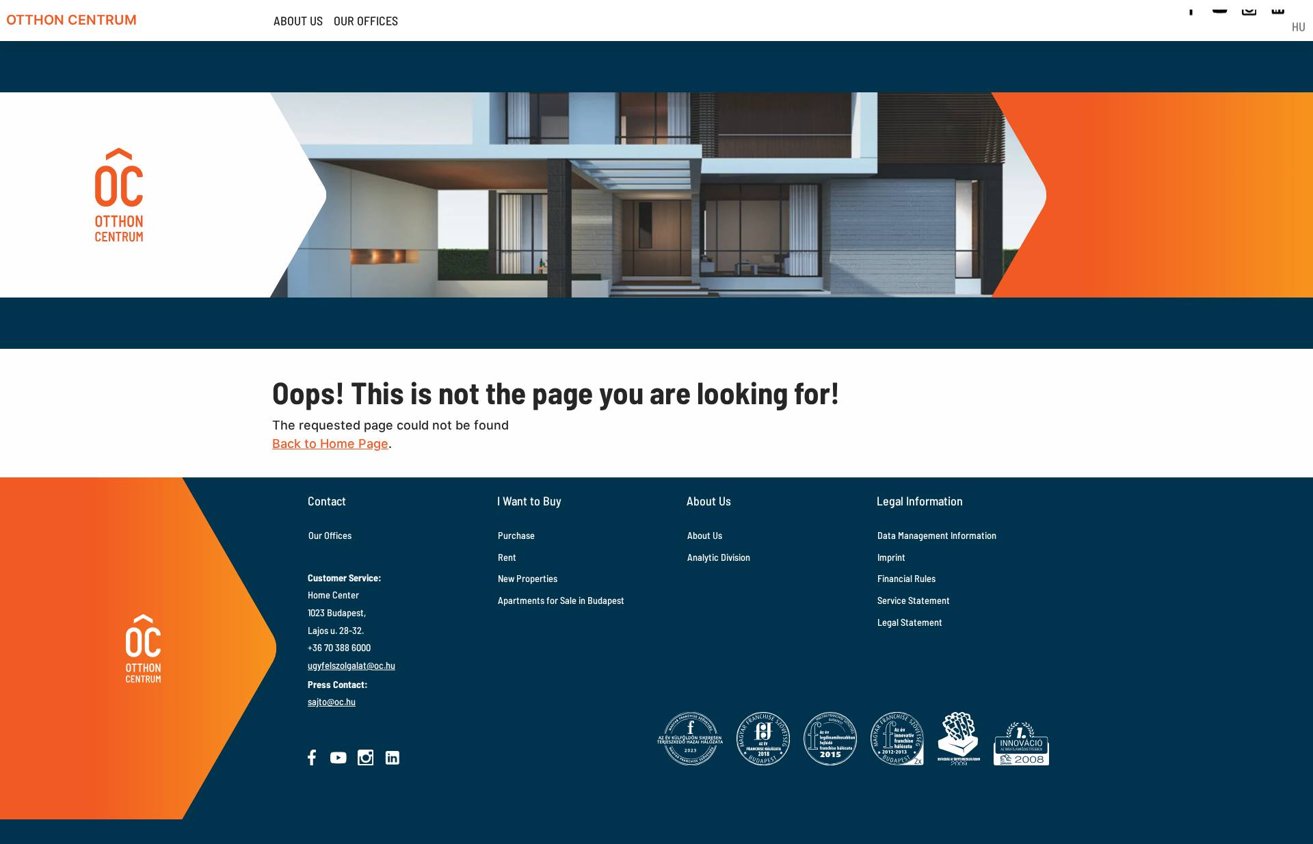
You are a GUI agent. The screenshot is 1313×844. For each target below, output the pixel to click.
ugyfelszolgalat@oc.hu (351, 665)
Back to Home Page (330, 443)
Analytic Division (718, 557)
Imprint (891, 557)
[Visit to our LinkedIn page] (392, 758)
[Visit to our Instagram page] (366, 758)
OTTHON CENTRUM (71, 20)
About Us (704, 535)
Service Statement (913, 600)
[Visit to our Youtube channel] (338, 758)
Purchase (516, 535)
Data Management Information (936, 535)
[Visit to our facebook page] (312, 758)
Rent (507, 557)
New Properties (527, 578)
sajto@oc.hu (332, 701)
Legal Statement (909, 622)
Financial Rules (906, 578)
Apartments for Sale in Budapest (561, 600)
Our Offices (330, 535)
